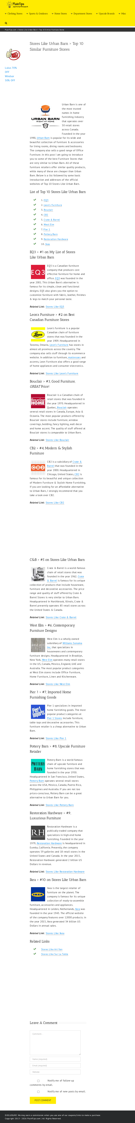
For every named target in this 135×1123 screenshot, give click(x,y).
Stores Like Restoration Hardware (65, 871)
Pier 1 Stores (54, 718)
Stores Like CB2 (55, 502)
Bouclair (48, 209)
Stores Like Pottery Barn (60, 805)
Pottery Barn (51, 234)
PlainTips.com (10, 30)
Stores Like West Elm (58, 684)
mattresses (74, 357)
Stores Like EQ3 (55, 306)
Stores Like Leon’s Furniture (62, 373)
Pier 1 (46, 229)
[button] (6, 23)
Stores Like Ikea (55, 933)
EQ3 (46, 200)
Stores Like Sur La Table (54, 954)
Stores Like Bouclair (57, 440)
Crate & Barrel (52, 219)
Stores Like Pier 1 (56, 738)
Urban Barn (43, 137)
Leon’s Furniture (53, 205)
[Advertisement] (58, 78)
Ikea (47, 244)
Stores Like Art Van (51, 949)
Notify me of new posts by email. (67, 1091)
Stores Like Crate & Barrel (61, 617)
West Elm (49, 224)
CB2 (46, 214)
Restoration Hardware (56, 239)
